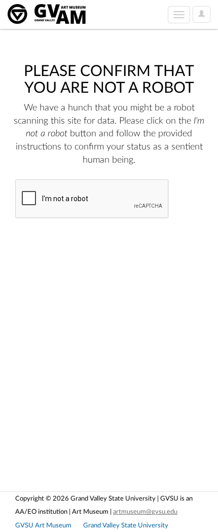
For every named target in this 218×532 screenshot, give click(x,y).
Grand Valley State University (125, 525)
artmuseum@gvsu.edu (145, 511)
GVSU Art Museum (43, 525)
